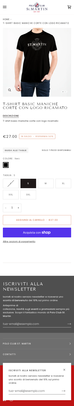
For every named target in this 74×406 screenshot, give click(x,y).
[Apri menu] (8, 7)
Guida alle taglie (16, 150)
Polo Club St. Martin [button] (17, 343)
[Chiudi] (66, 368)
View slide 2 (65, 91)
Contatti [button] (9, 354)
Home (6, 19)
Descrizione (11, 115)
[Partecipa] (60, 391)
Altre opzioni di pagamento (19, 241)
